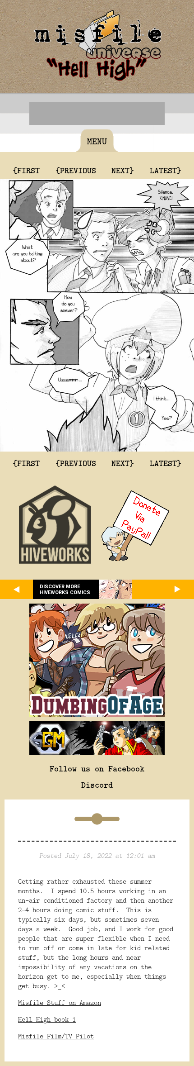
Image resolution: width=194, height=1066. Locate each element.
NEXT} (122, 170)
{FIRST (26, 170)
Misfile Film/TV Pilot (56, 1036)
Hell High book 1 (47, 1019)
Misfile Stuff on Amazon (59, 1002)
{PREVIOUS (75, 170)
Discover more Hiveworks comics (65, 589)
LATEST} (165, 170)
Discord (97, 784)
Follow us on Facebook (97, 768)
